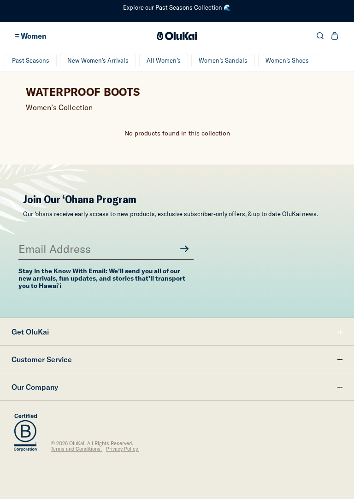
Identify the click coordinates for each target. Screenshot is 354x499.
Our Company (35, 387)
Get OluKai (30, 331)
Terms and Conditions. (76, 449)
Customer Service (42, 359)
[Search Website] (320, 35)
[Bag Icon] (334, 36)
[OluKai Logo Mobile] (177, 36)
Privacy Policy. (122, 449)
